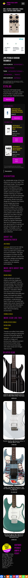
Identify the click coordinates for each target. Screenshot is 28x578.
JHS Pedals (9, 9)
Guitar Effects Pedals (15, 71)
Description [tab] (8, 171)
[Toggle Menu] (23, 3)
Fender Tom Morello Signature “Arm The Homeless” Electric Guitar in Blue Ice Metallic (13, 488)
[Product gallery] (14, 24)
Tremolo (17, 74)
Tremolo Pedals (9, 68)
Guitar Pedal (8, 74)
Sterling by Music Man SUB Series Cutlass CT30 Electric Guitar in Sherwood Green (13, 536)
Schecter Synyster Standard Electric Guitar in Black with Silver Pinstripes (14, 395)
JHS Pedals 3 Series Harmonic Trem (17, 127)
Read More (9, 99)
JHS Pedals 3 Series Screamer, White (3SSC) (17, 148)
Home (4, 9)
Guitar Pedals (15, 9)
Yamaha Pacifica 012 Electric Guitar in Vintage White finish (14, 441)
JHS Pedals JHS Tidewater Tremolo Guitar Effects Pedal (17, 110)
